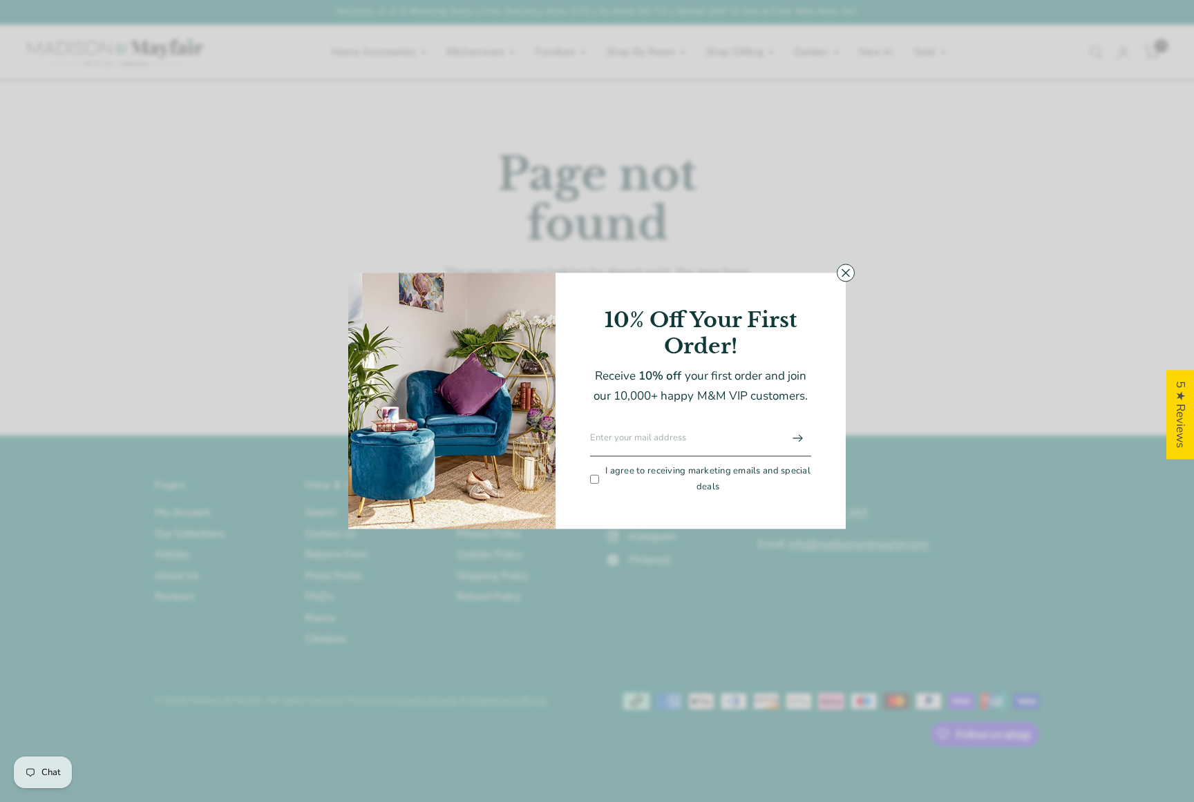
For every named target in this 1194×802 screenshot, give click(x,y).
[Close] (846, 273)
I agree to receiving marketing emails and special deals (708, 478)
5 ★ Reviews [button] (1180, 414)
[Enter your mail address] (797, 438)
